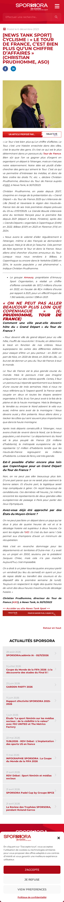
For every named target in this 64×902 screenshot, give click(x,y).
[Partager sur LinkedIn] (13, 68)
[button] (58, 838)
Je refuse (32, 879)
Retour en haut (52, 627)
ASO (15, 602)
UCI (27, 532)
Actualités (12, 25)
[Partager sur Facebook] (5, 68)
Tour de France (52, 153)
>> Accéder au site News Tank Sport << (26, 608)
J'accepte (32, 869)
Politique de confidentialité (32, 897)
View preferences (32, 889)
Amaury (28, 277)
